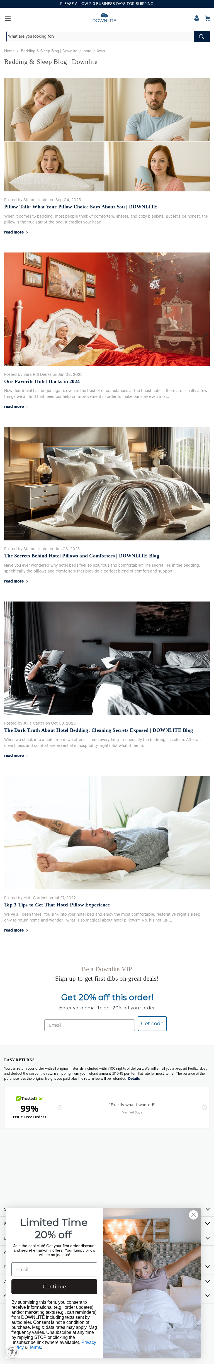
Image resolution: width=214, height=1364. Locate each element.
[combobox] (108, 36)
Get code (152, 1024)
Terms (35, 1347)
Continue (54, 1287)
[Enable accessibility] (12, 1351)
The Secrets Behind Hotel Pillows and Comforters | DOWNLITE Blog (81, 556)
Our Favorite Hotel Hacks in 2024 (42, 381)
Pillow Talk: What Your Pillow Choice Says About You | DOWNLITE (81, 207)
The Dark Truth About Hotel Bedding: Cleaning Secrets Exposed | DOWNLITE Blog (98, 730)
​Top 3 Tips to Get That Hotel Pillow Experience (57, 905)
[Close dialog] (193, 1215)
